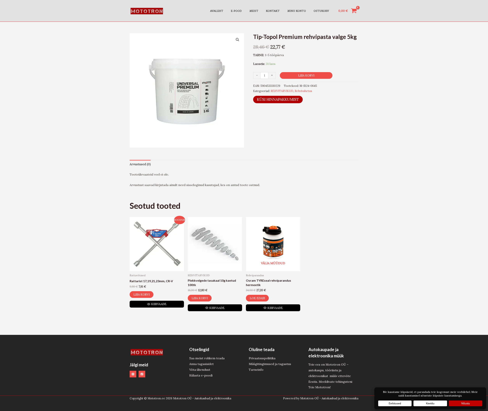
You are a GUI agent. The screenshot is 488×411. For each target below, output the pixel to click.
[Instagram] (133, 374)
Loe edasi (257, 298)
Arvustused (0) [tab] (140, 164)
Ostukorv (321, 11)
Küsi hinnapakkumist (278, 99)
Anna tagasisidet (201, 364)
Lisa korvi (306, 75)
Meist (253, 11)
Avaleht (216, 11)
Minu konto (296, 11)
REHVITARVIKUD (282, 91)
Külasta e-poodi (201, 375)
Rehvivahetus (303, 91)
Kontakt (273, 11)
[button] (237, 39)
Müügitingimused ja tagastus (270, 364)
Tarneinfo (256, 370)
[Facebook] (142, 374)
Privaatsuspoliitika (262, 358)
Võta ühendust (199, 370)
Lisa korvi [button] (141, 294)
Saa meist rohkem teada (207, 358)
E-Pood (236, 11)
